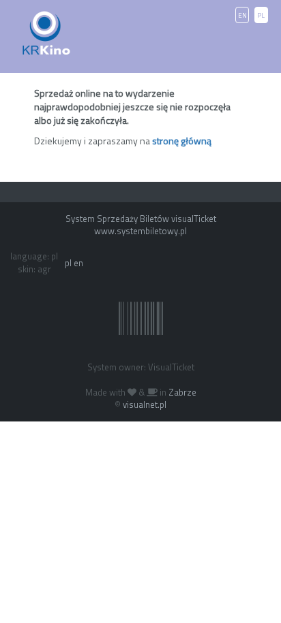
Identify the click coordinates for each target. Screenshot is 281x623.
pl (68, 263)
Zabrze (182, 392)
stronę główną (181, 140)
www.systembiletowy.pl (140, 231)
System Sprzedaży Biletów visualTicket (140, 218)
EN (242, 15)
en (78, 263)
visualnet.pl (144, 404)
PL (261, 15)
